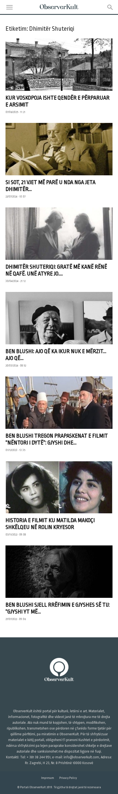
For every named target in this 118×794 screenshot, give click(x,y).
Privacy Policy (68, 778)
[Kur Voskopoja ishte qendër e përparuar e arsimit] (59, 64)
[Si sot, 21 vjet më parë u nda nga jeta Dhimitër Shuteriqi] (59, 149)
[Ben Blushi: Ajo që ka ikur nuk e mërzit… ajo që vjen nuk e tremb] (59, 318)
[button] (9, 7)
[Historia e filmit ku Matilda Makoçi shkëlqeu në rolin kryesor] (59, 487)
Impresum (47, 778)
